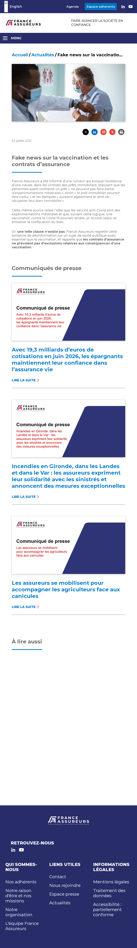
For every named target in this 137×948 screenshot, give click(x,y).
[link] (123, 6)
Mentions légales (111, 881)
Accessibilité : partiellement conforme (107, 909)
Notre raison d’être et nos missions (18, 895)
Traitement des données (109, 893)
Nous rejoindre (65, 885)
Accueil (20, 54)
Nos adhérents (20, 881)
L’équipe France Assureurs (22, 926)
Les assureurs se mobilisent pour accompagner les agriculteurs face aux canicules (66, 589)
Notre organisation (18, 912)
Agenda (72, 6)
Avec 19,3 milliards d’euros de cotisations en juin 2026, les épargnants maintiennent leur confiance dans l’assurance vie (67, 359)
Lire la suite (25, 380)
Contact (57, 876)
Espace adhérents (101, 6)
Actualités (42, 54)
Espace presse (64, 894)
